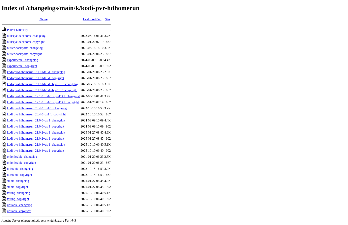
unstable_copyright (19, 211)
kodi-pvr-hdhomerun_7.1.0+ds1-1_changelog (36, 72)
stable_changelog (18, 180)
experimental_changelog (22, 60)
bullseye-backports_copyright (26, 42)
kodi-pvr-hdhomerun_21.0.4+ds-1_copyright (35, 150)
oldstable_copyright (19, 174)
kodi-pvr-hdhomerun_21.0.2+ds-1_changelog (36, 132)
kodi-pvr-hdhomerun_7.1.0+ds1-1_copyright (35, 78)
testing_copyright (18, 199)
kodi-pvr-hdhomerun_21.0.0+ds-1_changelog (36, 120)
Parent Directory (17, 29)
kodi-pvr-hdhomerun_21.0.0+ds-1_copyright (35, 126)
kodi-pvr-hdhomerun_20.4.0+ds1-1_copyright (36, 114)
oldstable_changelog (20, 168)
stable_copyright (17, 187)
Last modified (92, 19)
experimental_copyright (22, 66)
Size (107, 19)
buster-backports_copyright (24, 54)
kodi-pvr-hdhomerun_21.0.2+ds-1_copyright (35, 138)
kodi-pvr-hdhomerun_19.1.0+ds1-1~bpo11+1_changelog (43, 96)
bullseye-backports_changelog (26, 35)
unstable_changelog (19, 205)
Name (43, 19)
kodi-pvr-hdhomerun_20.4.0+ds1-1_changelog (37, 108)
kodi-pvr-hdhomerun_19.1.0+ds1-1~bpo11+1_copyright (43, 102)
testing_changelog (18, 193)
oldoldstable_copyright (21, 162)
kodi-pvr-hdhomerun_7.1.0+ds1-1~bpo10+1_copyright (42, 90)
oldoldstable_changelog (22, 156)
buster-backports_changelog (25, 48)
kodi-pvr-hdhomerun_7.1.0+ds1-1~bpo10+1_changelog (42, 84)
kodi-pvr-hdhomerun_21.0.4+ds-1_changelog (36, 144)
